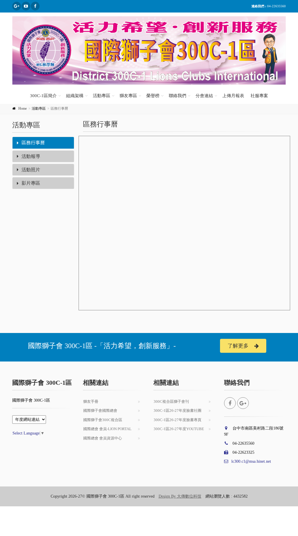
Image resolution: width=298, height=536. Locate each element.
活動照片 (31, 169)
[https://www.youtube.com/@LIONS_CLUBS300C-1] (26, 6)
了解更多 (238, 346)
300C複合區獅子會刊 (171, 401)
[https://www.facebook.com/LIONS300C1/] (35, 6)
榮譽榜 (152, 95)
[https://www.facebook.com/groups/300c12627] (16, 6)
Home (22, 108)
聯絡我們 (177, 95)
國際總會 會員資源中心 (102, 438)
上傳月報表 (233, 95)
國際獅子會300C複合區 (102, 420)
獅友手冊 (90, 401)
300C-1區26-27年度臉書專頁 (177, 420)
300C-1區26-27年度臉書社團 (177, 410)
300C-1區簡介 (43, 95)
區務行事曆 (33, 142)
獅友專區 (128, 95)
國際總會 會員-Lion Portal (107, 429)
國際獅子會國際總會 (100, 410)
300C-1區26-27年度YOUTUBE (179, 429)
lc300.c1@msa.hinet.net (251, 461)
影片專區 (31, 183)
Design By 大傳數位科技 (180, 496)
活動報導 (31, 156)
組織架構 (75, 95)
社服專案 (259, 95)
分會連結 (204, 95)
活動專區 (101, 95)
